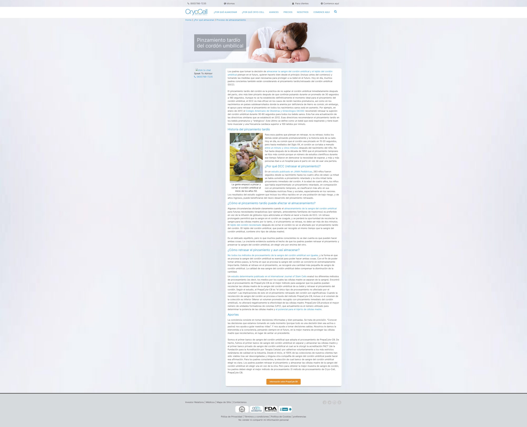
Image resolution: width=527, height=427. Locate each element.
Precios (288, 12)
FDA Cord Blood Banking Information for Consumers (271, 409)
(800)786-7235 (198, 3)
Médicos (210, 402)
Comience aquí (331, 3)
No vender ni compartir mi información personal (264, 419)
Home (188, 20)
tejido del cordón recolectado (245, 225)
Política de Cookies (281, 416)
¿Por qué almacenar (225, 12)
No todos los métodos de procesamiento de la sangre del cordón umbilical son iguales (273, 255)
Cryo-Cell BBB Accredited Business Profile (285, 409)
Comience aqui (321, 12)
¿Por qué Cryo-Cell (253, 12)
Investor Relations (194, 402)
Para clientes (302, 3)
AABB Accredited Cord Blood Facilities (256, 409)
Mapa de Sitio (224, 402)
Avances (274, 12)
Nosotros (303, 12)
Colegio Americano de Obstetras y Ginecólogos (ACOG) (275, 110)
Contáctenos (239, 402)
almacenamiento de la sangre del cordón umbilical (310, 208)
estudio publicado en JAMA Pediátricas (291, 171)
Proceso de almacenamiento (231, 20)
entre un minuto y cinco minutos (281, 147)
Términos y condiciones (256, 416)
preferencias (299, 416)
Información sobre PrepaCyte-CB (284, 382)
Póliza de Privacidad (231, 416)
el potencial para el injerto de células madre (298, 309)
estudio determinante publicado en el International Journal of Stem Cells (269, 276)
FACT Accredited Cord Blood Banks (242, 409)
